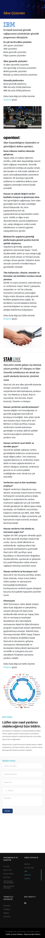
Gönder (7, 811)
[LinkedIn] (25, 903)
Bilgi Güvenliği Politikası (32, 934)
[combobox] (4, 790)
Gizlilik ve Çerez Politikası (14, 934)
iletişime (7, 99)
